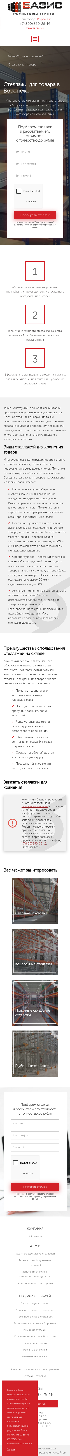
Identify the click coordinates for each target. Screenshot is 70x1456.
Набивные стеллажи (35, 1349)
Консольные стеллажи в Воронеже (35, 1336)
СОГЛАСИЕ (13, 1439)
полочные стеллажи (35, 806)
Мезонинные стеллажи (35, 1356)
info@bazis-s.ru (41, 1422)
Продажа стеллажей (30, 56)
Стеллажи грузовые (35, 1375)
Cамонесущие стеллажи (35, 1303)
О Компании (35, 1236)
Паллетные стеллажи (35, 1343)
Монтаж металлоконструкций (35, 1283)
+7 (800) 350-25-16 (35, 23)
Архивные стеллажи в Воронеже (35, 1310)
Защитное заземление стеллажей (35, 1253)
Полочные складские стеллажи (35, 1316)
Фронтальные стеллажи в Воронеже (35, 1323)
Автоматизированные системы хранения (35, 1369)
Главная (12, 56)
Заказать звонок (35, 28)
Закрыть (11, 1449)
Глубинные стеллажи (35, 1329)
